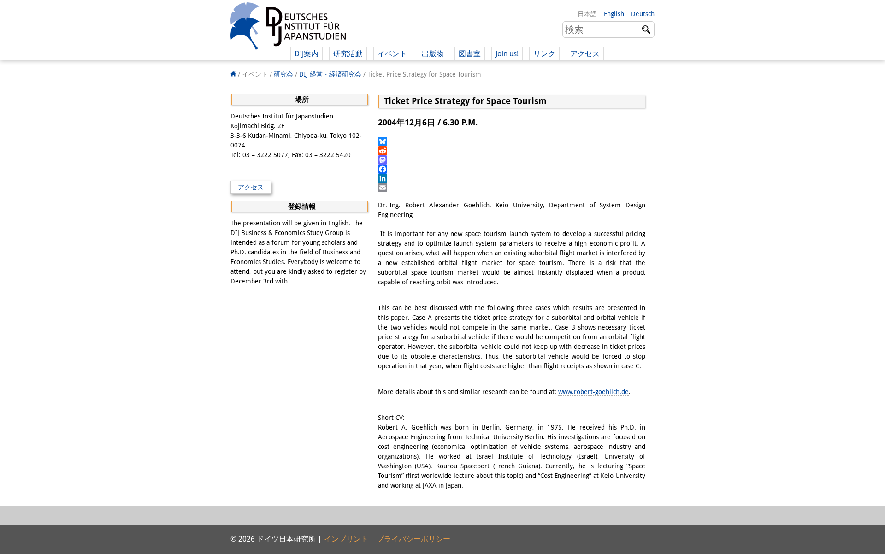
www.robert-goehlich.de (593, 391)
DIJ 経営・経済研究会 (330, 74)
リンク (544, 53)
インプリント (346, 539)
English (614, 14)
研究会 (283, 74)
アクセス (585, 53)
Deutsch (643, 14)
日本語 (587, 14)
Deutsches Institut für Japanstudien (288, 27)
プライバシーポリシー (413, 539)
